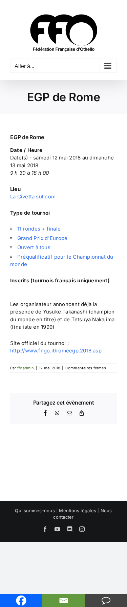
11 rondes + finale (39, 228)
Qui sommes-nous (35, 510)
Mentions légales (77, 510)
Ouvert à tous (33, 247)
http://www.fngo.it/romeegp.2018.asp (56, 350)
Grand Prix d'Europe (42, 238)
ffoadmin (25, 368)
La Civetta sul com (33, 196)
